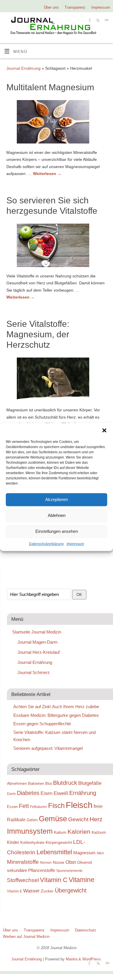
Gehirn (32, 820)
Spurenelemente (69, 870)
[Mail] (106, 20)
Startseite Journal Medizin (36, 631)
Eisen (46, 793)
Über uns (51, 7)
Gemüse (53, 819)
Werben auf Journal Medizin (26, 936)
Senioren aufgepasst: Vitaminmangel (48, 748)
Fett (24, 806)
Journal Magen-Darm (37, 642)
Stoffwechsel (23, 880)
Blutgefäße (89, 783)
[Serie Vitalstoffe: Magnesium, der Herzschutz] (56, 380)
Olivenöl (84, 862)
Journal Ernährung (23, 68)
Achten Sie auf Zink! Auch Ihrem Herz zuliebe (56, 706)
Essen (12, 806)
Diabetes (28, 793)
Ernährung (82, 793)
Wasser (31, 891)
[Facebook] (89, 20)
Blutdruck (65, 783)
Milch (100, 853)
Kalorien (79, 831)
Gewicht (78, 819)
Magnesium (84, 852)
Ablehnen (56, 515)
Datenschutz (85, 930)
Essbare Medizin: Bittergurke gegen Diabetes (56, 715)
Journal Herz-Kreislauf (38, 652)
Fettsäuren (38, 807)
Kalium (60, 832)
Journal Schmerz (33, 672)
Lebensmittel (54, 852)
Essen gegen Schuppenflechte (42, 723)
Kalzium (99, 832)
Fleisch (79, 805)
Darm (11, 794)
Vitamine (81, 879)
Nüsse (58, 862)
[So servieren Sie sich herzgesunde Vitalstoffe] (56, 246)
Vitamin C (54, 879)
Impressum (75, 544)
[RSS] (97, 20)
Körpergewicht (58, 842)
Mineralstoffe (23, 862)
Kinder (13, 842)
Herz (96, 819)
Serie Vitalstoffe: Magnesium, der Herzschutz (37, 334)
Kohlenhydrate (32, 842)
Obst (70, 862)
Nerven (46, 862)
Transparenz (75, 7)
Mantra (71, 959)
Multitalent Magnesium (50, 87)
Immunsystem (30, 831)
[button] (104, 430)
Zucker (47, 891)
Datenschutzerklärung (46, 544)
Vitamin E (14, 891)
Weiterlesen (47, 173)
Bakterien (36, 783)
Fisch (56, 805)
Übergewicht (71, 890)
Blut (48, 783)
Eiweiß (61, 793)
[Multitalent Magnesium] (56, 123)
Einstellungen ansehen (56, 531)
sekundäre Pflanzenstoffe (31, 870)
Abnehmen (17, 783)
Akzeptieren (56, 499)
